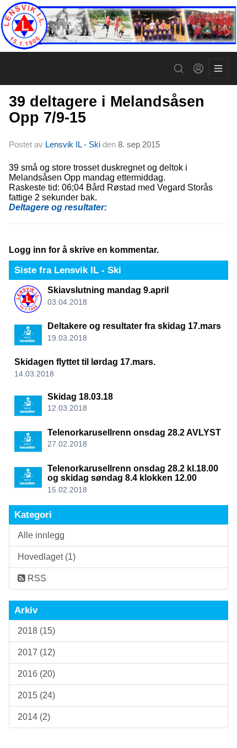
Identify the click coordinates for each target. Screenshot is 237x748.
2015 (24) (36, 695)
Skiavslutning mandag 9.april (108, 290)
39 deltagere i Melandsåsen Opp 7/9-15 (106, 109)
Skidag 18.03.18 (80, 396)
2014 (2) (34, 717)
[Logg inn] (198, 68)
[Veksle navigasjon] (218, 68)
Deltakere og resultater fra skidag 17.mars (134, 326)
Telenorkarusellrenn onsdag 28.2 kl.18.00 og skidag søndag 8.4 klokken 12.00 (132, 473)
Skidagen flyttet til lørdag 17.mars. (84, 362)
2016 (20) (36, 673)
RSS (35, 578)
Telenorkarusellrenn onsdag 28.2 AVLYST (134, 432)
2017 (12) (36, 652)
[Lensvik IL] (118, 26)
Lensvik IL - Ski (72, 144)
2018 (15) (36, 630)
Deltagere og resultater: (58, 207)
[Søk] (178, 68)
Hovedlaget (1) (47, 556)
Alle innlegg (41, 535)
